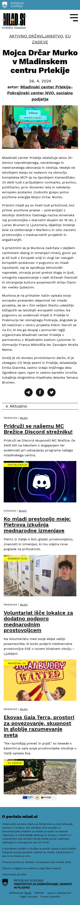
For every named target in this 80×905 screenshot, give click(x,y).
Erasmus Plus (17, 558)
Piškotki (39, 892)
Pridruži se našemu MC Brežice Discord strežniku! (38, 429)
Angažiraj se (17, 663)
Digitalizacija (17, 464)
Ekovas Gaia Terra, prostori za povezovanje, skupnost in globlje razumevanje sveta (39, 726)
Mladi (24, 418)
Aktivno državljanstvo (36, 36)
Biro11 (28, 892)
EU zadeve (15, 763)
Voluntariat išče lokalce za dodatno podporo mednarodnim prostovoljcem (38, 621)
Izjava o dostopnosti (59, 892)
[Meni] (74, 17)
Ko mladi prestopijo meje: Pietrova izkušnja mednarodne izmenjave (37, 525)
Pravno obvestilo (50, 896)
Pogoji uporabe (28, 896)
